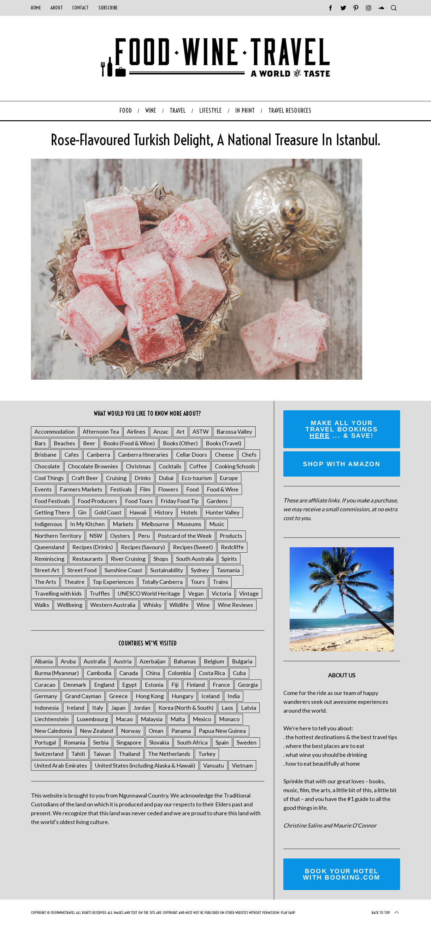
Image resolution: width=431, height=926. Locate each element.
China (153, 672)
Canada (128, 672)
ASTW (200, 431)
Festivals (121, 489)
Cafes (71, 454)
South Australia (195, 558)
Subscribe (108, 8)
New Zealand (96, 730)
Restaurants (87, 558)
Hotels (189, 512)
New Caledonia (53, 730)
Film (145, 489)
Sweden (247, 742)
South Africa (192, 742)
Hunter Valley (222, 512)
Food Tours (139, 500)
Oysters (120, 535)
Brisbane (45, 454)
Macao (124, 718)
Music (216, 523)
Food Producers (97, 500)
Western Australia (112, 604)
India (233, 695)
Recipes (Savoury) (143, 546)
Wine (203, 604)
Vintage (249, 593)
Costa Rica (212, 672)
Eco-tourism (196, 477)
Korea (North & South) (186, 707)
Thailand (129, 753)
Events (43, 489)
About (56, 8)
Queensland (49, 546)
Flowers (168, 489)
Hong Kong (150, 695)
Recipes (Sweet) (193, 546)
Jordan (142, 707)
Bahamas (185, 661)
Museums (189, 523)
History (163, 512)
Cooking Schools (235, 466)
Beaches (64, 443)
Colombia (179, 672)
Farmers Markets (81, 489)
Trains (220, 581)
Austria (123, 661)
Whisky (152, 604)
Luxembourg (92, 718)
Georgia (248, 684)
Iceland (210, 695)
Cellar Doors (191, 454)
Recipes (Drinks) (92, 546)
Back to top (381, 912)
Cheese (224, 454)
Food (192, 489)
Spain (222, 742)
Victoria (221, 593)
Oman (156, 730)
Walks (41, 604)
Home (36, 8)
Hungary (182, 695)
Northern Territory (57, 535)
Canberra (98, 454)
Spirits (229, 558)
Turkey (207, 753)
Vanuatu (213, 765)
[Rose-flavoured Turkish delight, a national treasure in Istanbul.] (196, 377)
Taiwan (102, 753)
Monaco (229, 718)
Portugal (45, 742)
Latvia (248, 707)
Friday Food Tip (180, 500)
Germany (45, 695)
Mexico (202, 718)
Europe (229, 477)
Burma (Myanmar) (56, 672)
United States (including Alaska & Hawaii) (145, 765)
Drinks (142, 477)
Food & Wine (223, 489)
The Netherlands (169, 753)
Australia (95, 661)
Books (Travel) (223, 443)
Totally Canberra (162, 581)
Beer (89, 443)
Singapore (128, 742)
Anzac (160, 431)
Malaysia (151, 718)
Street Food (82, 570)
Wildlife (179, 604)
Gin (82, 512)
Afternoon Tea (101, 431)
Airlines (136, 431)
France (221, 684)
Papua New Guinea (222, 730)
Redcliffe (232, 546)
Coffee (198, 466)
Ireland (75, 707)
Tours (198, 581)
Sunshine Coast (123, 570)
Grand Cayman (83, 695)
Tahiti (78, 753)
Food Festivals (52, 500)
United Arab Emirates (60, 765)
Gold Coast (107, 512)
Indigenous (48, 523)
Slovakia (159, 742)
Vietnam (242, 765)
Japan (118, 707)
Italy (97, 707)
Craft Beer (85, 477)
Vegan (196, 593)
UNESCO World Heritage (149, 593)
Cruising (116, 477)
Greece (118, 695)
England (104, 684)
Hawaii (137, 512)
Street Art (46, 570)
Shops (160, 558)
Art (180, 431)
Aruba (68, 661)
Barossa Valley (234, 431)
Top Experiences (113, 581)
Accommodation (54, 431)
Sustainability (166, 570)
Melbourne (155, 523)
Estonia (154, 684)
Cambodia (99, 672)
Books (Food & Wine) (129, 443)
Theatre (74, 581)
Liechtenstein (51, 718)
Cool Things (49, 477)
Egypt (129, 684)
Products (231, 535)
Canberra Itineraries (143, 454)
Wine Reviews (235, 604)
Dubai (166, 477)
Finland (195, 684)
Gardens (217, 500)
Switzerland (48, 753)
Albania (43, 661)
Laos (227, 707)
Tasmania (228, 570)
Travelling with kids (58, 593)
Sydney (200, 570)
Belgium (214, 661)
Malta (177, 718)
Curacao (44, 684)
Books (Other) (180, 443)
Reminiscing (49, 558)
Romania (74, 742)
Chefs (249, 454)
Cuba (239, 672)
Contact (80, 8)
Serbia (101, 742)
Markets (123, 523)
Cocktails (170, 466)
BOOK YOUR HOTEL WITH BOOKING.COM (342, 874)
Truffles (100, 593)
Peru (144, 535)
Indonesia (46, 707)
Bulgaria (242, 661)
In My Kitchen (87, 523)
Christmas (138, 466)
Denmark (74, 684)
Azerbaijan (152, 661)
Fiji (175, 684)
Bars (40, 443)
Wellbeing (69, 604)
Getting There (52, 512)
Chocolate (47, 466)
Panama (181, 730)
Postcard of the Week (185, 535)
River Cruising (128, 558)
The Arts (45, 581)
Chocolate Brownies (93, 466)
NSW (95, 535)
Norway (131, 730)
